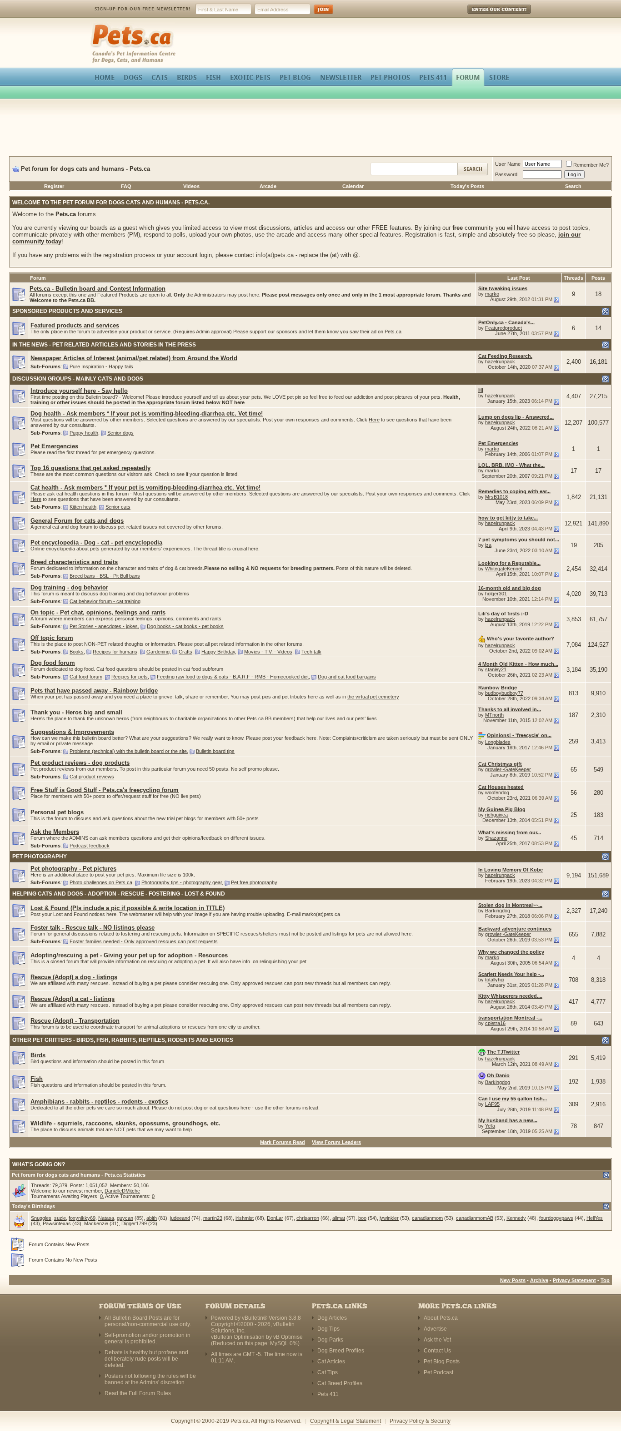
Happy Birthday (218, 651)
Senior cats (117, 507)
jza (488, 545)
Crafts (185, 651)
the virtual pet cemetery (373, 696)
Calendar (353, 186)
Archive (539, 1280)
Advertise (435, 1329)
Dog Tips (328, 1329)
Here (374, 419)
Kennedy (516, 1218)
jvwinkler (389, 1218)
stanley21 (495, 669)
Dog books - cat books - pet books (185, 626)
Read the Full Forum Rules (138, 1393)
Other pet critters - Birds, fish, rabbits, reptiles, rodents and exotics (122, 1040)
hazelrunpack (500, 361)
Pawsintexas (57, 1223)
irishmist (244, 1218)
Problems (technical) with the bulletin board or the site (128, 751)
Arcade (268, 186)
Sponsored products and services (67, 311)
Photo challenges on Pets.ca (101, 882)
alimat (338, 1218)
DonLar (275, 1218)
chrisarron (307, 1218)
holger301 (496, 593)
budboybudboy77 (504, 693)
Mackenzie (96, 1223)
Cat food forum (86, 676)
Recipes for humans (115, 651)
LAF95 (492, 1104)
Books (77, 651)
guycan (125, 1218)
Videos (191, 186)
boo (362, 1218)
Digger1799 (134, 1223)
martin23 (212, 1218)
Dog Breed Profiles (340, 1350)
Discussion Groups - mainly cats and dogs (77, 379)
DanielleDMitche (122, 1190)
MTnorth (494, 715)
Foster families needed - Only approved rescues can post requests (144, 941)
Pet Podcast (438, 1372)
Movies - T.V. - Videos (268, 651)
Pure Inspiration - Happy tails (101, 366)
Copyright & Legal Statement (345, 1421)
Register (54, 186)
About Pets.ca (441, 1318)
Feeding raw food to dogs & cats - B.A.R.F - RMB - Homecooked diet (233, 676)
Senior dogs (120, 433)
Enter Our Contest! (487, 15)
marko (492, 294)
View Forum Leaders (336, 1142)
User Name (508, 164)
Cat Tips (327, 1372)
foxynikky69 (82, 1218)
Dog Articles (332, 1318)
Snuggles (41, 1218)
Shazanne (496, 838)
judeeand (180, 1218)
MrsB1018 (496, 497)
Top (605, 1280)
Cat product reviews (92, 776)
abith (151, 1218)
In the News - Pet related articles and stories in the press (104, 345)
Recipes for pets (129, 676)
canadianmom (427, 1218)
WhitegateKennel (503, 568)
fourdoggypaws (556, 1218)
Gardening (158, 651)
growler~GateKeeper (508, 769)
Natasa (106, 1218)
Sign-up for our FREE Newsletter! (142, 8)
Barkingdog (497, 910)
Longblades (498, 742)
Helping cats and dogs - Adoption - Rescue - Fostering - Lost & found (118, 894)
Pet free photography (254, 882)
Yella (490, 1126)
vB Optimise (288, 1337)
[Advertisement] (310, 129)
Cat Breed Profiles (339, 1383)
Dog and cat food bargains (347, 676)
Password (506, 174)
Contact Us (437, 1350)
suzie (60, 1218)
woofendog (497, 792)
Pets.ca (100, 25)
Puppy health (84, 433)
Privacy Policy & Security (420, 1421)
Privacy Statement (574, 1280)
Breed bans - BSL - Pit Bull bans (105, 576)
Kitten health (83, 507)
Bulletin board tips (215, 751)
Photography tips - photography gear (181, 882)
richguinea (496, 814)
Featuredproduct (503, 328)
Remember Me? (591, 165)
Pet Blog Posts (442, 1361)
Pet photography (39, 856)
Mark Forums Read (282, 1142)
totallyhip (494, 979)
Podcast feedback (90, 845)
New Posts (513, 1280)
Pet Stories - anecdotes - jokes (104, 626)
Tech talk (311, 651)
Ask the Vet (437, 1340)
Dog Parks (330, 1340)
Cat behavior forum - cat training (105, 601)
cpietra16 (495, 1023)
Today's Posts (467, 186)
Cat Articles (331, 1361)
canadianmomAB (474, 1218)
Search (573, 186)
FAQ (126, 186)
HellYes (594, 1218)
